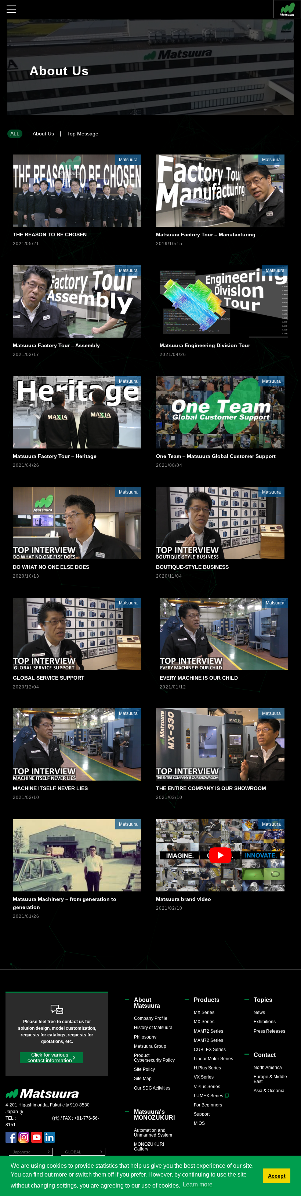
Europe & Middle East (270, 1079)
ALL (14, 134)
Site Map (143, 1078)
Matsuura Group (150, 1046)
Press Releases (269, 1031)
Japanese (21, 1152)
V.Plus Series (207, 1086)
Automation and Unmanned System (153, 1133)
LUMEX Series (208, 1095)
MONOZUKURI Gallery (149, 1147)
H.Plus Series (207, 1067)
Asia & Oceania (269, 1090)
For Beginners (208, 1105)
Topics (263, 1000)
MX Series (204, 1012)
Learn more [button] (198, 1184)
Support (202, 1114)
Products (207, 1000)
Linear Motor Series (213, 1058)
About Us (43, 134)
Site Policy (144, 1069)
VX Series (204, 1077)
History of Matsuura (153, 1027)
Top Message (82, 134)
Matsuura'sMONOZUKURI (154, 1115)
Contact (265, 1055)
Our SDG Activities (152, 1088)
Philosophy (145, 1037)
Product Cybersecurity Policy (154, 1058)
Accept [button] (277, 1176)
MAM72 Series (208, 1031)
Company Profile (150, 1018)
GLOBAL (73, 1152)
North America (268, 1067)
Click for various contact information (50, 1057)
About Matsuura (147, 1003)
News (259, 1012)
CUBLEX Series (210, 1049)
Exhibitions (265, 1021)
